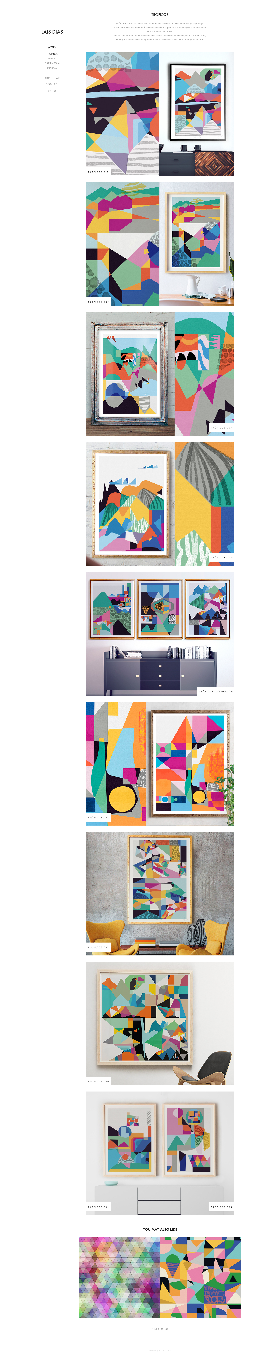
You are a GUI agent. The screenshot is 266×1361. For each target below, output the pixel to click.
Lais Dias (52, 32)
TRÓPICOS (52, 54)
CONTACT (52, 84)
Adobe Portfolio (165, 1350)
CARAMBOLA (52, 63)
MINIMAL (52, 67)
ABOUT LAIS (52, 78)
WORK (52, 47)
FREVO (52, 58)
